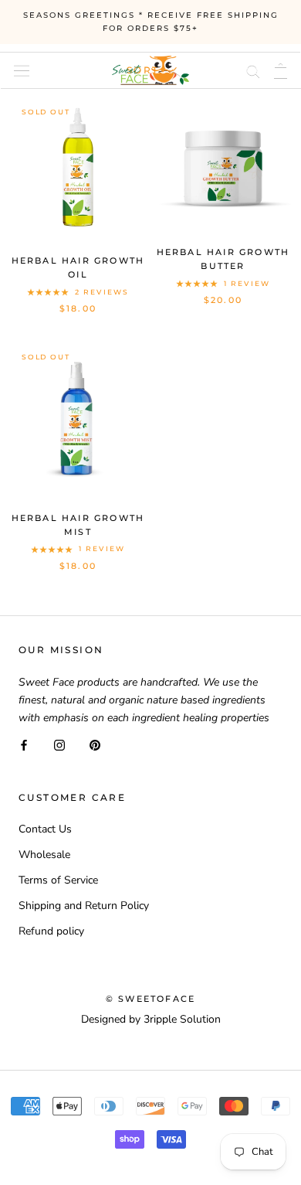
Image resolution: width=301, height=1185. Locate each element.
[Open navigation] (21, 70)
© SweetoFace (150, 998)
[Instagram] (59, 744)
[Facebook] (24, 744)
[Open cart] (280, 70)
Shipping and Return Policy (84, 905)
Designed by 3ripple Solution (151, 1019)
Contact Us (45, 829)
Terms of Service (58, 880)
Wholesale (44, 854)
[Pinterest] (95, 744)
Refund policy (51, 931)
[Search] (253, 70)
